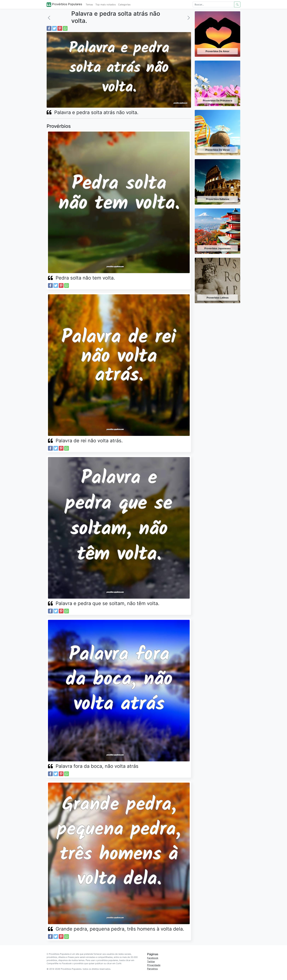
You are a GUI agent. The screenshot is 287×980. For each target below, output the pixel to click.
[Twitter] (54, 28)
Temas (89, 4)
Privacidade (153, 965)
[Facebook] (49, 28)
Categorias (124, 4)
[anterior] (49, 17)
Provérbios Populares (66, 4)
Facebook (152, 957)
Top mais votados (105, 4)
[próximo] (188, 17)
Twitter (151, 961)
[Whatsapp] (65, 28)
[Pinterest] (59, 28)
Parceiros (152, 968)
